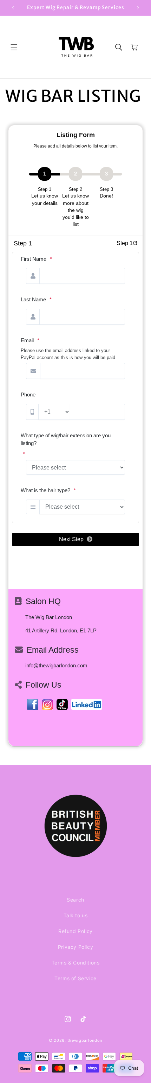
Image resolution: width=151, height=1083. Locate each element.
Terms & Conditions (76, 963)
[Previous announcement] (13, 7)
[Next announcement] (138, 7)
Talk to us (76, 915)
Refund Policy (75, 931)
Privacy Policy (75, 947)
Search (75, 900)
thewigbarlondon (85, 1040)
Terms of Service (75, 978)
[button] (14, 47)
